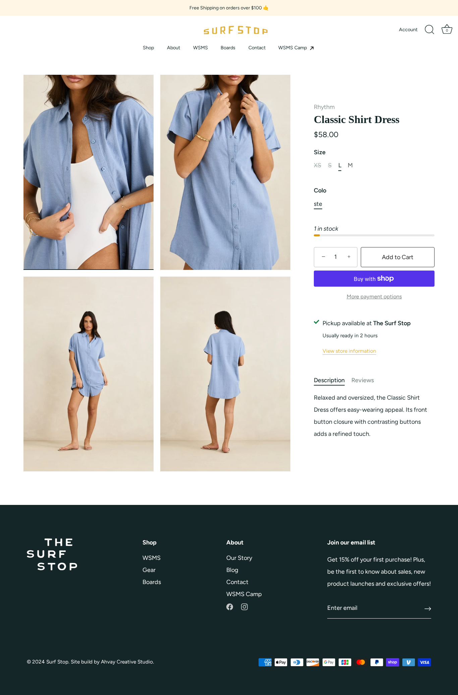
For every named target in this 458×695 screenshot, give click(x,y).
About (173, 48)
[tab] (332, 380)
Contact (257, 48)
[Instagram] (244, 606)
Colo (320, 190)
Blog (232, 570)
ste (318, 204)
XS (317, 165)
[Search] (429, 29)
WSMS (200, 48)
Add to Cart (397, 257)
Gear (149, 570)
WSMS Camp (293, 48)
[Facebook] (229, 606)
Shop (148, 48)
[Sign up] (427, 608)
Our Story (239, 558)
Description (329, 380)
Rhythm (324, 107)
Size (320, 152)
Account (408, 29)
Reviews (362, 380)
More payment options (374, 296)
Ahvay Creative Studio (127, 661)
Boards (228, 48)
